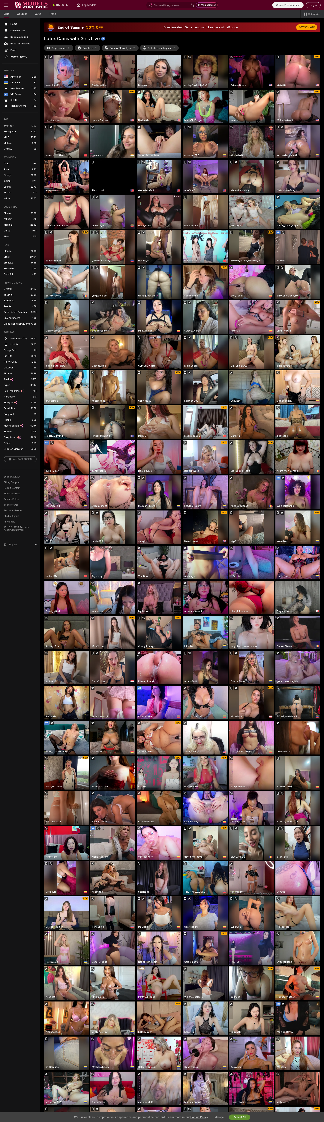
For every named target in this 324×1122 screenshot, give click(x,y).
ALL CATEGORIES (22, 459)
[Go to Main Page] (31, 5)
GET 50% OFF (307, 27)
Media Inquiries (12, 493)
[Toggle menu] (6, 5)
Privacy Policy (11, 499)
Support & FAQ (12, 476)
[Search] (192, 5)
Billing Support (12, 482)
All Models (9, 521)
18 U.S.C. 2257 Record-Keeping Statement (16, 528)
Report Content (12, 488)
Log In (313, 5)
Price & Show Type (120, 48)
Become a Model (13, 510)
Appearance (59, 48)
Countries (87, 48)
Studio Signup (11, 516)
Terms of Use (11, 505)
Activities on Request (160, 48)
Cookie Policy (199, 1117)
